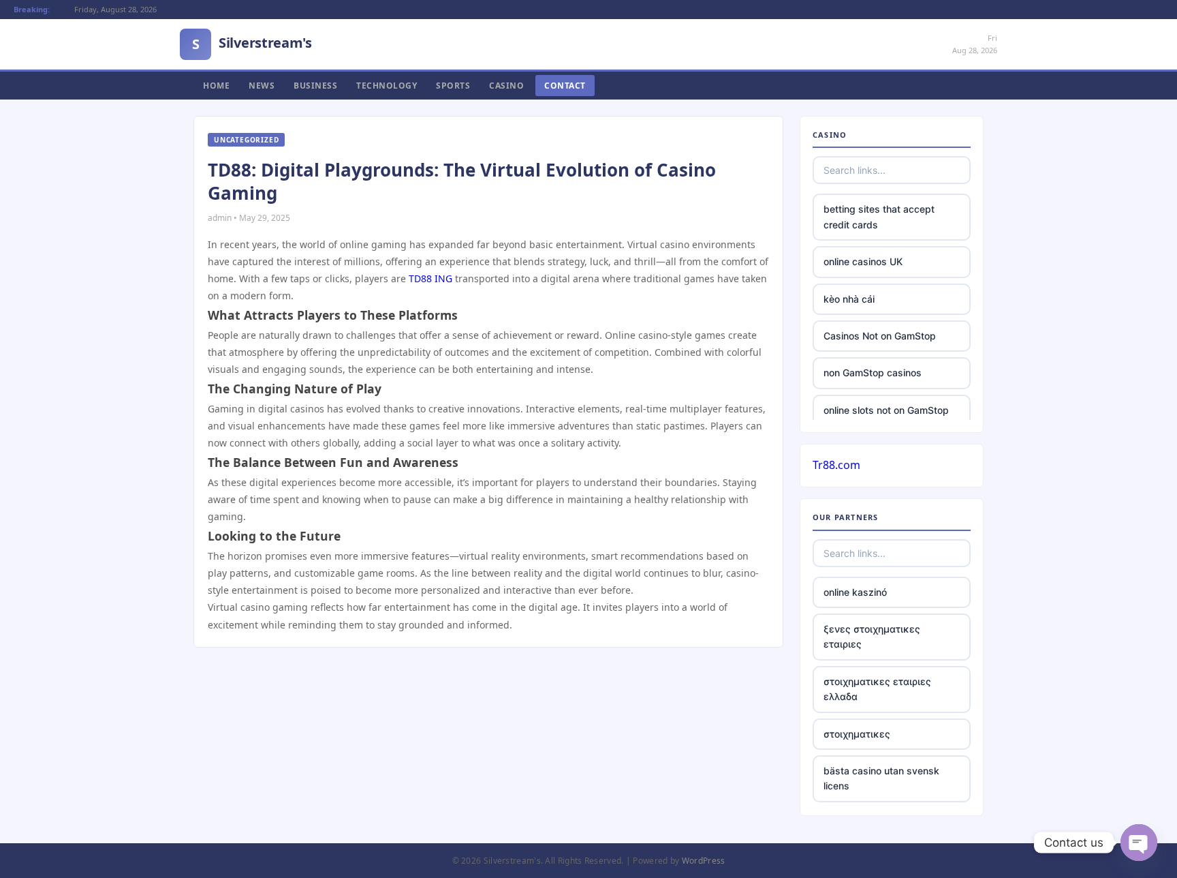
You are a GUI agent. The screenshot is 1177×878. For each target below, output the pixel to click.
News (261, 85)
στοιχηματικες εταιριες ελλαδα (877, 689)
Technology (386, 85)
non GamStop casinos (872, 372)
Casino (506, 85)
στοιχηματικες (856, 734)
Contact (565, 85)
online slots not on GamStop (886, 410)
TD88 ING (430, 278)
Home (216, 85)
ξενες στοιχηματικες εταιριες (871, 636)
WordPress (703, 860)
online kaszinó (855, 592)
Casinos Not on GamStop (879, 336)
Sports (453, 85)
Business (315, 85)
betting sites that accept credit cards (879, 216)
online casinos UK (863, 261)
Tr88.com (836, 464)
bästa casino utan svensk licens (881, 778)
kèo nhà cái (849, 299)
